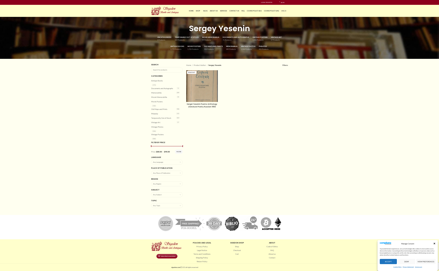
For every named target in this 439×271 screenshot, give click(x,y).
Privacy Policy (202, 246)
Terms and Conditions (201, 254)
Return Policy (202, 261)
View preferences (426, 261)
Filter (179, 152)
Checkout (237, 250)
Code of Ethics (272, 246)
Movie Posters (157, 101)
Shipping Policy (202, 258)
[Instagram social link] (155, 2)
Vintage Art (155, 122)
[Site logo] (165, 10)
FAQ (272, 250)
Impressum (418, 267)
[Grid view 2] (266, 65)
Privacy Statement (408, 267)
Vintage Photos (157, 127)
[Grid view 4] (275, 65)
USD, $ (283, 11)
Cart (237, 254)
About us (272, 254)
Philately (154, 114)
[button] (434, 243)
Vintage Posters (157, 134)
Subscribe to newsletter (168, 256)
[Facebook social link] (152, 2)
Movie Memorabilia (159, 97)
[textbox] (167, 162)
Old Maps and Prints (159, 109)
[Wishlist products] (275, 2)
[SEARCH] (180, 70)
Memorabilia (156, 93)
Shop (237, 246)
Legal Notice (202, 250)
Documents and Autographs (162, 88)
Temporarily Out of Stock (161, 118)
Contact (272, 258)
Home (188, 65)
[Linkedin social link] (160, 2)
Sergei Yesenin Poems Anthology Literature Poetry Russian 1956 (202, 105)
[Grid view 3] (271, 65)
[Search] (287, 2)
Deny (406, 261)
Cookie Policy (397, 267)
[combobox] (167, 162)
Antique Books (157, 81)
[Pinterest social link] (158, 2)
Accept (388, 261)
